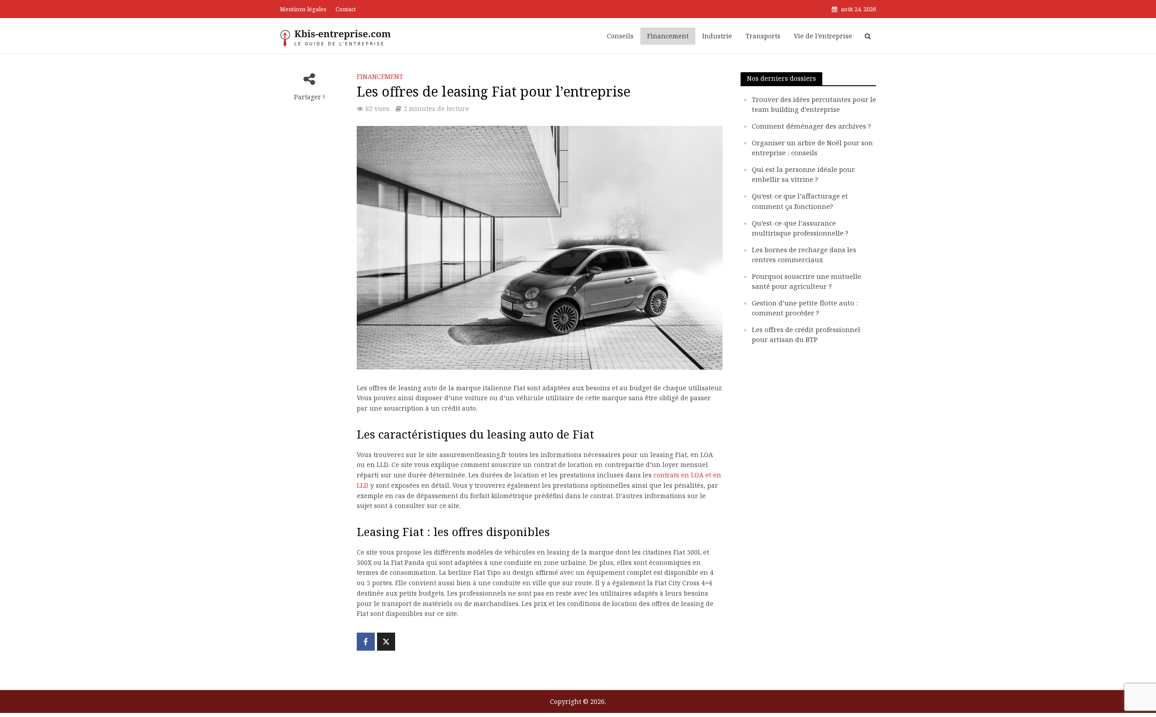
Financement (668, 36)
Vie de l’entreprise (823, 36)
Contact (346, 9)
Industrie (717, 36)
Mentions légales (303, 9)
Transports (763, 36)
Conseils (620, 36)
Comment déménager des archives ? (811, 125)
